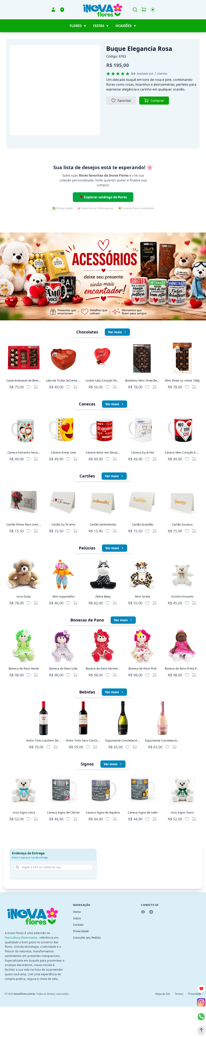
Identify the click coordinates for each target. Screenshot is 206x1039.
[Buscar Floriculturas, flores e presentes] (135, 10)
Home (77, 912)
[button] (201, 1030)
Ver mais (115, 332)
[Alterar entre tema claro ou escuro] (153, 10)
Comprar (157, 100)
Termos (179, 994)
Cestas (101, 26)
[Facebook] (143, 912)
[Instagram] (151, 912)
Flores (78, 26)
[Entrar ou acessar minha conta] (53, 10)
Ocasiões (125, 26)
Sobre (77, 918)
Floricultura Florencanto (21, 937)
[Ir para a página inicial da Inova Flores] (103, 9)
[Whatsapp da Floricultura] (201, 1016)
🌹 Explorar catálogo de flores (103, 197)
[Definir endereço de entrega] (62, 10)
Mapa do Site (162, 994)
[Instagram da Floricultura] (201, 1002)
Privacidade (81, 931)
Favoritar (124, 100)
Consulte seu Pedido (87, 937)
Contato (78, 925)
